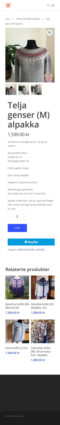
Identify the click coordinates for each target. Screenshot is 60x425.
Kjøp (17, 228)
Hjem (7, 19)
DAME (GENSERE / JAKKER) (28, 19)
